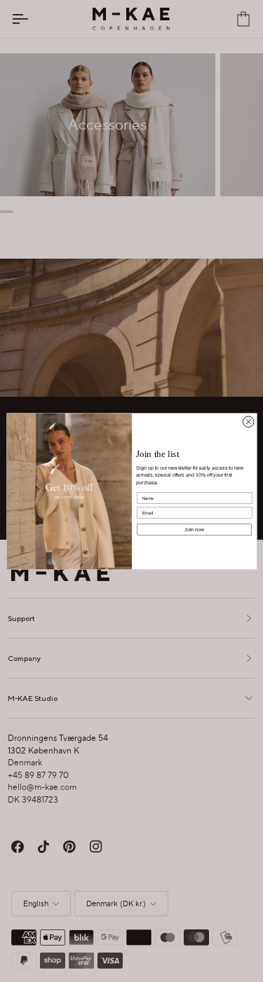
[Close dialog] (248, 421)
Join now (194, 529)
